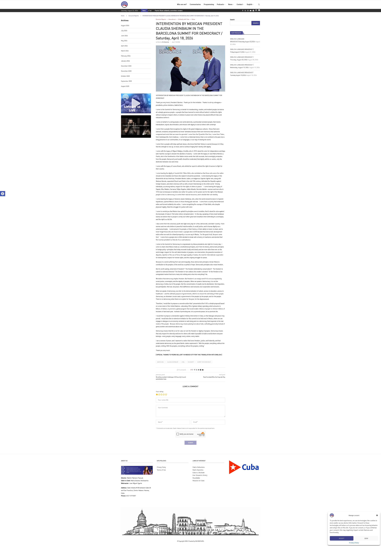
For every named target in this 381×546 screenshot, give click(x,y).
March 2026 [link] (125, 51)
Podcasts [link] (220, 4)
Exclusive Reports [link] (134, 15)
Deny (366, 538)
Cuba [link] (183, 362)
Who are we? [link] (182, 4)
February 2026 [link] (125, 56)
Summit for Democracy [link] (204, 362)
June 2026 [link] (124, 35)
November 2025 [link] (126, 71)
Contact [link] (240, 4)
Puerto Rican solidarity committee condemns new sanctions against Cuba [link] (153, 10)
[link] (2, 193)
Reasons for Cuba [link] (198, 480)
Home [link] (122, 15)
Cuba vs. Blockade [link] (198, 472)
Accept (341, 538)
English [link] (249, 4)
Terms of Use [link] (161, 470)
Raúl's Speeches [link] (198, 470)
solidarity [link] (191, 362)
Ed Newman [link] (165, 42)
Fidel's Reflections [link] (199, 467)
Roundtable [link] (196, 478)
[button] (377, 515)
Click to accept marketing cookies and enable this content (136, 126)
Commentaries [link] (195, 4)
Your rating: (160, 392)
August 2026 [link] (125, 25)
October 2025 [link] (125, 76)
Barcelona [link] (160, 362)
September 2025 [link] (126, 81)
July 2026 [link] (124, 30)
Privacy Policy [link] (354, 543)
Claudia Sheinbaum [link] (172, 362)
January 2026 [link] (125, 61)
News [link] (230, 4)
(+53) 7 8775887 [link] (131, 496)
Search (232, 19)
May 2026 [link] (124, 41)
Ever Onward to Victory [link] (200, 475)
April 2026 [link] (124, 46)
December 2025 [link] (126, 66)
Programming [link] (209, 4)
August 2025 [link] (125, 86)
